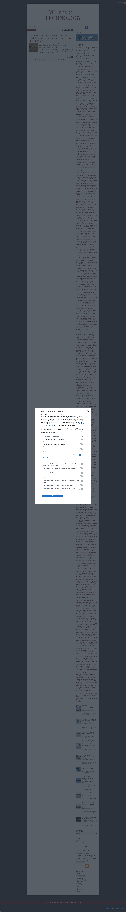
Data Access (63, 501)
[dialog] (63, 456)
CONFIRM (52, 495)
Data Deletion (55, 501)
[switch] (81, 439)
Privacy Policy (71, 501)
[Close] (88, 411)
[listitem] (63, 436)
